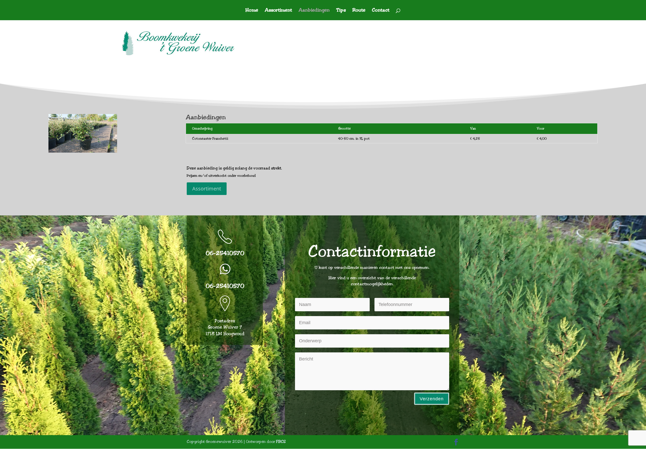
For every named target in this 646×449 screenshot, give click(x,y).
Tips (341, 10)
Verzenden (432, 398)
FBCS (281, 441)
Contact (380, 10)
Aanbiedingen (314, 10)
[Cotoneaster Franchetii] (82, 151)
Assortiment (278, 10)
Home (251, 10)
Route (358, 10)
